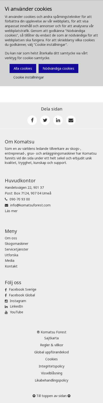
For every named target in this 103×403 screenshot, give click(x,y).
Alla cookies (23, 68)
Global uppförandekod (51, 352)
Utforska (11, 255)
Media (9, 260)
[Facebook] (32, 120)
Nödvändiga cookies (58, 68)
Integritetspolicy (51, 366)
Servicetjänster (16, 249)
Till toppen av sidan (51, 395)
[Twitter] (45, 120)
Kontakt (11, 266)
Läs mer (11, 211)
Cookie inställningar (28, 77)
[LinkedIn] (58, 120)
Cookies (51, 359)
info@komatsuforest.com (30, 205)
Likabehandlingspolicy (51, 380)
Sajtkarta (51, 338)
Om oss (11, 238)
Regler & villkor (51, 345)
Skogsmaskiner (16, 243)
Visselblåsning (51, 373)
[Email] (71, 120)
